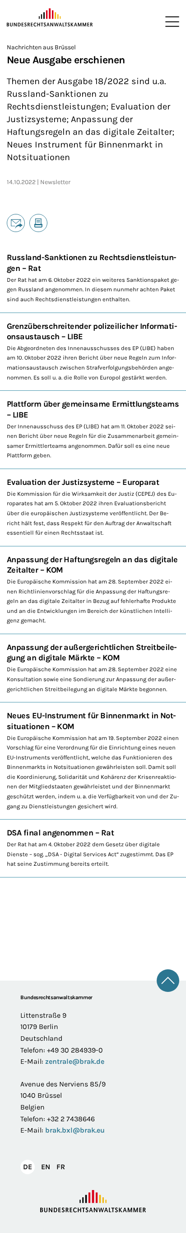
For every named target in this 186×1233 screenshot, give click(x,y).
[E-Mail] (16, 223)
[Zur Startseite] (50, 18)
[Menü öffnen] (170, 22)
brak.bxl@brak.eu (75, 1130)
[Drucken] (38, 223)
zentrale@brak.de (74, 1061)
